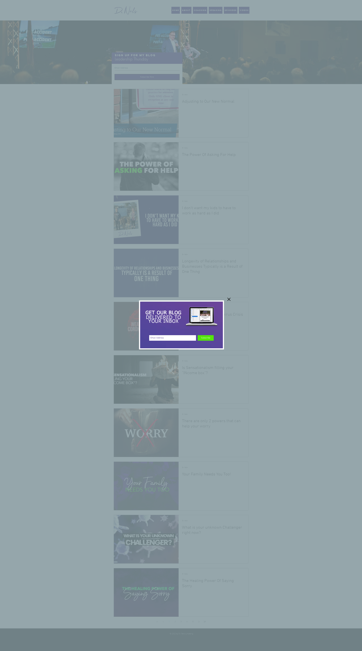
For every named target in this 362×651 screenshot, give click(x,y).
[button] (228, 299)
